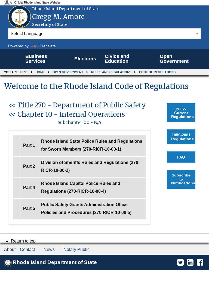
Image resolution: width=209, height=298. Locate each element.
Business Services (36, 59)
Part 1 (29, 145)
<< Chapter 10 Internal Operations (66, 114)
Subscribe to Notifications (183, 179)
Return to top (23, 241)
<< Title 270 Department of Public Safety (77, 105)
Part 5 (29, 208)
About (10, 249)
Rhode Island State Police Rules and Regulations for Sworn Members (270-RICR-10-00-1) (91, 145)
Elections (85, 58)
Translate (48, 46)
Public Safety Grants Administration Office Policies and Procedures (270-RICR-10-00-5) (86, 208)
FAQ (181, 157)
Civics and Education (117, 59)
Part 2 (29, 166)
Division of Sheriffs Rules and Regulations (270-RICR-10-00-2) (90, 166)
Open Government (174, 59)
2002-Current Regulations (182, 113)
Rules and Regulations (111, 72)
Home (40, 72)
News (49, 249)
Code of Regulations (157, 72)
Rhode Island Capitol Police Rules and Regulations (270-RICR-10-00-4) (80, 187)
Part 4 (29, 187)
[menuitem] (45, 59)
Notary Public (76, 249)
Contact (27, 249)
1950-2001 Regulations (182, 137)
